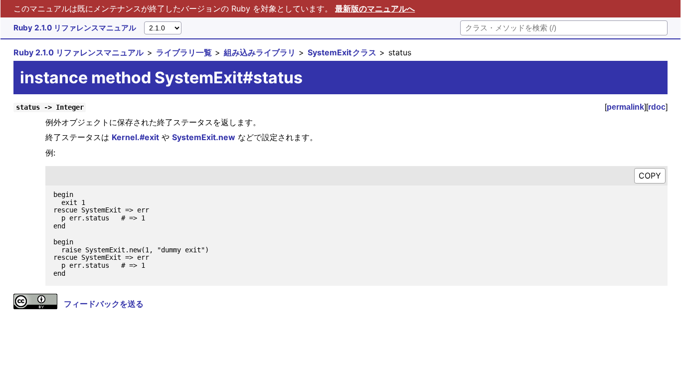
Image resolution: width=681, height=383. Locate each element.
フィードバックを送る (104, 304)
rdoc (657, 107)
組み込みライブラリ (260, 52)
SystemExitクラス (342, 52)
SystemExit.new (203, 137)
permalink (625, 107)
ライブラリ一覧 (184, 52)
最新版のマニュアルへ (375, 8)
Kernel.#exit (135, 137)
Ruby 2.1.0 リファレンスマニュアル (74, 27)
